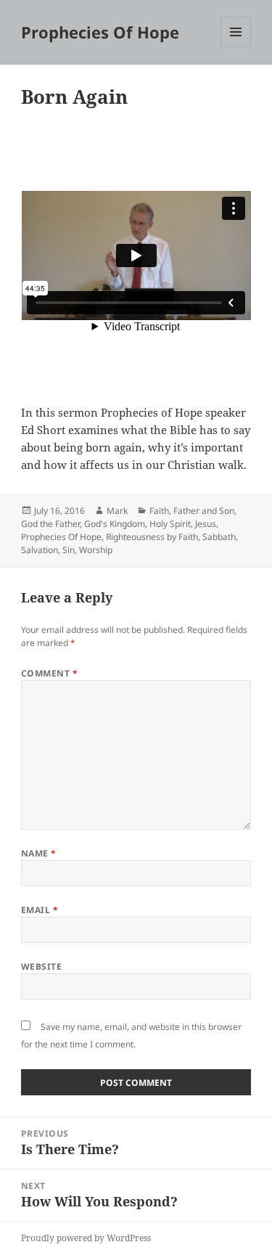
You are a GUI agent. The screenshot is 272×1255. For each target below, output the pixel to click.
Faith (159, 510)
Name (39, 853)
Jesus (205, 524)
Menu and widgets (236, 46)
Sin (68, 550)
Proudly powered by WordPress (86, 1238)
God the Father (50, 524)
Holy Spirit (170, 524)
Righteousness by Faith (152, 537)
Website (41, 966)
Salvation (39, 550)
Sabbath (219, 537)
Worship (95, 550)
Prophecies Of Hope (100, 32)
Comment (49, 673)
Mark (117, 510)
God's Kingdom (114, 524)
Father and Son (203, 510)
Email (39, 910)
